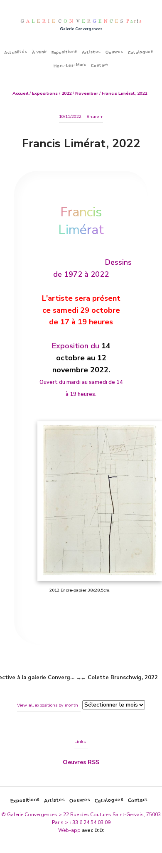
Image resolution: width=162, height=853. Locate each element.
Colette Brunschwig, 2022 (123, 677)
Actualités (16, 51)
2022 (66, 93)
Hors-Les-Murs (69, 65)
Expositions (65, 51)
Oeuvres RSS (81, 762)
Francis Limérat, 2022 (124, 93)
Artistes (91, 51)
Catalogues (141, 51)
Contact (100, 65)
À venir (39, 52)
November (86, 93)
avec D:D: (93, 830)
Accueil (20, 93)
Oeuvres (115, 52)
